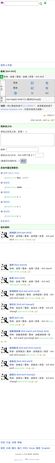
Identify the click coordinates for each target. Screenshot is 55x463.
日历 (3, 442)
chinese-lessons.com (11, 109)
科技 (20, 442)
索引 (14, 448)
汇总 (8, 442)
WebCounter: (18, 460)
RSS (25, 448)
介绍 (8, 448)
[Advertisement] (27, 34)
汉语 (10, 65)
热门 (20, 448)
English (46, 448)
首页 (3, 65)
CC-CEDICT (28, 106)
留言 (38, 448)
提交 (23, 161)
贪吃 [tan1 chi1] (11, 173)
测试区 (6, 183)
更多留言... (6, 221)
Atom (32, 448)
